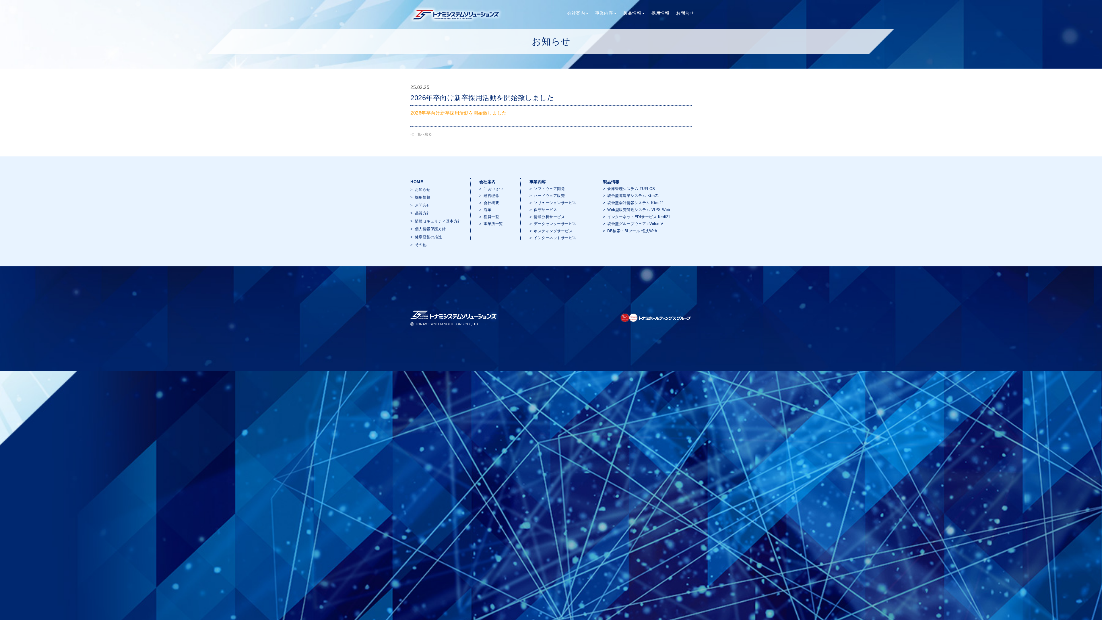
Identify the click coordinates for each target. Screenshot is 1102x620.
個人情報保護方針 (430, 229)
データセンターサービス (555, 224)
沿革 (487, 210)
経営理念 (491, 195)
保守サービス (545, 210)
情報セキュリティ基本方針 (438, 221)
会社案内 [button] (576, 13)
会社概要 (491, 203)
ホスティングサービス (553, 231)
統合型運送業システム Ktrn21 (633, 195)
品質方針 (422, 213)
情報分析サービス (549, 217)
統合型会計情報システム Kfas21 (635, 203)
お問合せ (685, 13)
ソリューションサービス (555, 203)
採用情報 (660, 13)
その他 (421, 245)
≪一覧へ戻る (421, 134)
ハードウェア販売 (549, 195)
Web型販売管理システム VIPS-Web (638, 210)
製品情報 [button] (632, 13)
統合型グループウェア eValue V (635, 224)
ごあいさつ (493, 189)
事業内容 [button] (604, 13)
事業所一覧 (493, 224)
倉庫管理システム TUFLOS (631, 189)
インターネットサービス (555, 238)
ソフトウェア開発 (549, 189)
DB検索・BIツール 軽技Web (632, 231)
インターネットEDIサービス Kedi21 (638, 217)
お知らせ (422, 189)
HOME (416, 181)
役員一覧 (491, 217)
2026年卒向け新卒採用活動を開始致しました (458, 113)
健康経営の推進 (428, 237)
